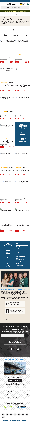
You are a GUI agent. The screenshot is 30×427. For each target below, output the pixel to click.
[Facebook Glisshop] (12, 349)
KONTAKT (15, 304)
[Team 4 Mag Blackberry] (7, 214)
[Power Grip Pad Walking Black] (7, 46)
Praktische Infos (9, 397)
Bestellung (6, 391)
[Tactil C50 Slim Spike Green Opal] (22, 214)
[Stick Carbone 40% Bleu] (7, 103)
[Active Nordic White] (22, 46)
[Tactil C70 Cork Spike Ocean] (22, 159)
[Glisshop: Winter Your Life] (11, 4)
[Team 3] (7, 187)
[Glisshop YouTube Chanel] (18, 349)
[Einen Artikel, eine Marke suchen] (28, 7)
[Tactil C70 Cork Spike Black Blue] (7, 74)
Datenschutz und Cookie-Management (18, 420)
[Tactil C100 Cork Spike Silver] (7, 159)
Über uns (5, 394)
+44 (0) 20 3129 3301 (16, 310)
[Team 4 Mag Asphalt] (22, 187)
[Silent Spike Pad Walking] (22, 74)
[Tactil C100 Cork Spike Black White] (7, 130)
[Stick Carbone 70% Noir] (23, 103)
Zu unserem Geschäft (15, 380)
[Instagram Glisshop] (15, 349)
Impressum (5, 420)
